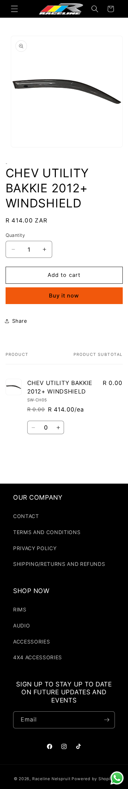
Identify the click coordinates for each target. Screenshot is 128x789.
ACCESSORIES (31, 642)
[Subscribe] (107, 719)
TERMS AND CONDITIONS (46, 532)
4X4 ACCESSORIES (37, 657)
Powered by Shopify (93, 778)
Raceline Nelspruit (51, 778)
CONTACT (26, 516)
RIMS (20, 609)
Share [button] (19, 321)
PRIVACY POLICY (34, 548)
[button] (14, 9)
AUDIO (21, 626)
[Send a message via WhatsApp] (117, 778)
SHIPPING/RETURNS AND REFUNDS (59, 564)
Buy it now (64, 295)
